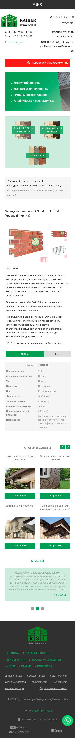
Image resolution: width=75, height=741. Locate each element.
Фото (11, 666)
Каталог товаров (38, 653)
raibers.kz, (64, 31)
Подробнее (19, 495)
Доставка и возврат (46, 659)
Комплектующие (14, 688)
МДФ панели (39, 681)
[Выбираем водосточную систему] (20, 478)
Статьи (26, 666)
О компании (16, 659)
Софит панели (58, 675)
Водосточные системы (53, 688)
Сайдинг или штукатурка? (19, 505)
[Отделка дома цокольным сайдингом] (55, 478)
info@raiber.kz (65, 35)
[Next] (68, 447)
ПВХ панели (60, 681)
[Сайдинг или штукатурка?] (20, 528)
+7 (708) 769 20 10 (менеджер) (39, 719)
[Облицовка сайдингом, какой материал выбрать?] (55, 528)
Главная (13, 653)
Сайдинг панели (14, 675)
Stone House (37, 155)
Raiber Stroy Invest (42, 710)
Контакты (44, 666)
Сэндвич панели (36, 675)
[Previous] (62, 447)
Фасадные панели (15, 681)
